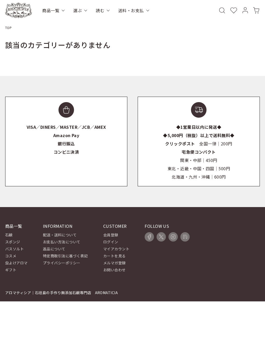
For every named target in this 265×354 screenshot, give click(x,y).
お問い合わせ (114, 269)
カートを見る (114, 255)
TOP (8, 27)
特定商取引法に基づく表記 (65, 255)
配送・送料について (60, 234)
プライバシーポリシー (61, 262)
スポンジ (12, 241)
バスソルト (14, 248)
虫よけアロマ (16, 262)
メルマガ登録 (114, 262)
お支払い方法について (61, 241)
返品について (54, 248)
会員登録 (110, 234)
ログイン (110, 241)
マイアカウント (116, 248)
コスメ (10, 255)
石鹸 (9, 234)
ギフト (10, 269)
